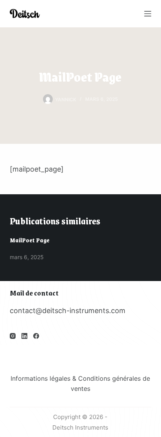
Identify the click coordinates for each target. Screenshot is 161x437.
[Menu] (147, 13)
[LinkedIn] (24, 336)
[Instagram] (13, 336)
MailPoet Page (30, 240)
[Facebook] (36, 336)
